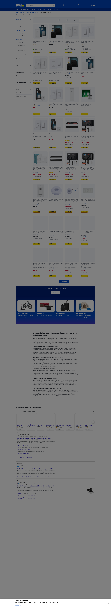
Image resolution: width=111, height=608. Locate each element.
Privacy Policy (18, 605)
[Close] (108, 603)
